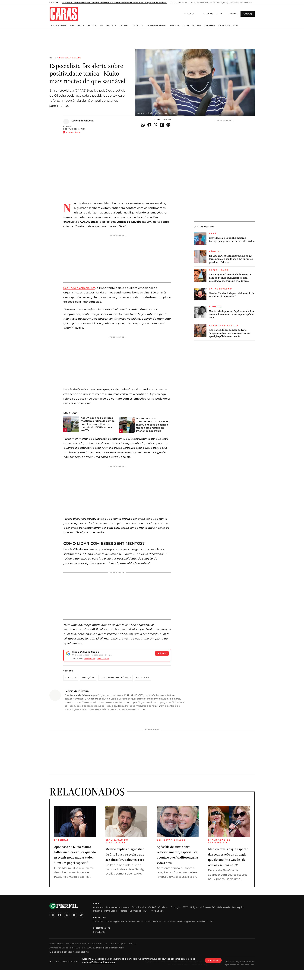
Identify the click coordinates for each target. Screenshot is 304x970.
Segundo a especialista (79, 287)
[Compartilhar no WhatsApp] (143, 124)
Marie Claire (143, 921)
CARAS (152, 907)
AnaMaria (98, 907)
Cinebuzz (163, 907)
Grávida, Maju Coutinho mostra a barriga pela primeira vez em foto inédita (232, 239)
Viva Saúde (157, 910)
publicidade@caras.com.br (110, 947)
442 (212, 921)
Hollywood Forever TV (202, 907)
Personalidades (157, 26)
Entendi (213, 960)
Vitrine (196, 26)
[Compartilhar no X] (155, 124)
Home (52, 58)
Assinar (247, 13)
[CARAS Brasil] (63, 14)
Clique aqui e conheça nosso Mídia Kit (69, 952)
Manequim (238, 907)
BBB (72, 26)
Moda (81, 26)
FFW (185, 907)
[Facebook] (59, 915)
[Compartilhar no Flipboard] (162, 124)
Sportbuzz (135, 910)
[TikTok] (81, 915)
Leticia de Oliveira (82, 120)
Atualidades (58, 26)
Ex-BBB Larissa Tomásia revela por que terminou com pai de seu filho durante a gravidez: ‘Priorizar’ (231, 259)
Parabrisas (169, 921)
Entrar (233, 14)
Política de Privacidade (63, 961)
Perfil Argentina (186, 921)
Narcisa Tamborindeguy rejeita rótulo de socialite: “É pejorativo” (231, 295)
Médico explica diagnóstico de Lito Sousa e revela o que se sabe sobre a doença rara (124, 854)
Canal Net (98, 921)
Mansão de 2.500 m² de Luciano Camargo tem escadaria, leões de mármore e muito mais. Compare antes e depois (114, 2)
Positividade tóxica (115, 677)
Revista (174, 26)
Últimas (124, 26)
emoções (88, 677)
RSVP (186, 26)
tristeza (142, 677)
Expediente (99, 932)
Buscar (191, 14)
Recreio (123, 910)
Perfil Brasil (110, 910)
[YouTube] (74, 915)
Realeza (111, 26)
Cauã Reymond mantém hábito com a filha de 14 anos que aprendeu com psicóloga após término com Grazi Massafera (230, 278)
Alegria (71, 677)
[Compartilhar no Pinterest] (168, 124)
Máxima (97, 910)
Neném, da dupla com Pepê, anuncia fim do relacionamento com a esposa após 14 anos (231, 314)
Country (210, 26)
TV (101, 26)
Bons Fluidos (139, 907)
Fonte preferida (103, 658)
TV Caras (137, 26)
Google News (89, 658)
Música (92, 26)
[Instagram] (52, 915)
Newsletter (214, 14)
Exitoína (130, 921)
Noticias (157, 921)
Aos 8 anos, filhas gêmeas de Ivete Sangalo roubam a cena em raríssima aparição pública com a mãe (229, 333)
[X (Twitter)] (67, 915)
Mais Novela (223, 907)
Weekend (202, 921)
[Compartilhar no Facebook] (149, 124)
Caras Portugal (228, 26)
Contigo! (175, 907)
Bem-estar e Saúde (70, 58)
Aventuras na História (118, 907)
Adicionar (162, 653)
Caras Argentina (115, 921)
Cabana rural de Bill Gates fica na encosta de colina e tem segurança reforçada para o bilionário (211, 2)
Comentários (73, 132)
